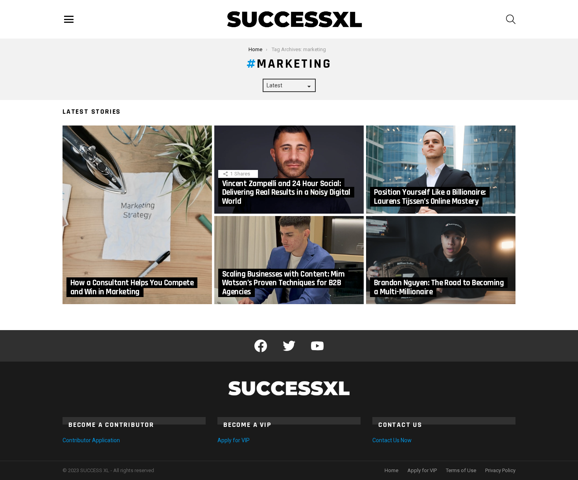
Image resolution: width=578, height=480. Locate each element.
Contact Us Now (392, 440)
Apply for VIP (233, 440)
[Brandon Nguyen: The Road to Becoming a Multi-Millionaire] (440, 260)
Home (391, 470)
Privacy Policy (500, 470)
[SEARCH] (510, 19)
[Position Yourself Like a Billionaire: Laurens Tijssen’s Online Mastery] (440, 170)
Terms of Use (461, 470)
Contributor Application (91, 440)
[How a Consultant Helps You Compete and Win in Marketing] (137, 215)
